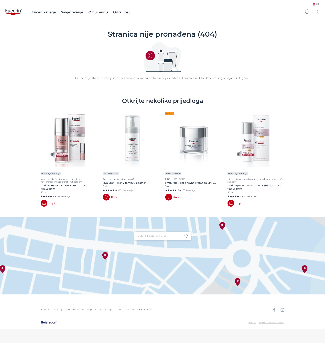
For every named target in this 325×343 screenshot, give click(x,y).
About (252, 322)
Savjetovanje (72, 12)
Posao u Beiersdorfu (271, 322)
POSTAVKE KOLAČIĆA (140, 309)
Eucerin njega (44, 12)
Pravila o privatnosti (111, 309)
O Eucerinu (98, 12)
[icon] (186, 236)
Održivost (121, 12)
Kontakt (46, 309)
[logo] (13, 12)
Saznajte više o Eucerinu (68, 309)
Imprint (91, 309)
